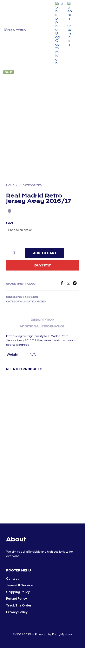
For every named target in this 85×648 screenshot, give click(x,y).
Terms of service (19, 585)
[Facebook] (63, 284)
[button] (59, 4)
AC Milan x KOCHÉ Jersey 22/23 (18, 500)
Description (42, 319)
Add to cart (45, 253)
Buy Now (42, 265)
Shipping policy (18, 592)
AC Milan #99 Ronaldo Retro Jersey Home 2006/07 (16, 428)
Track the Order (18, 605)
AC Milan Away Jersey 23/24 (54, 424)
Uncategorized (30, 185)
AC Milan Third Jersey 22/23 (54, 500)
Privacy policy (17, 612)
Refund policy (16, 599)
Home (10, 185)
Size (10, 223)
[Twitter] (70, 284)
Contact (12, 578)
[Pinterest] (76, 284)
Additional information (42, 326)
